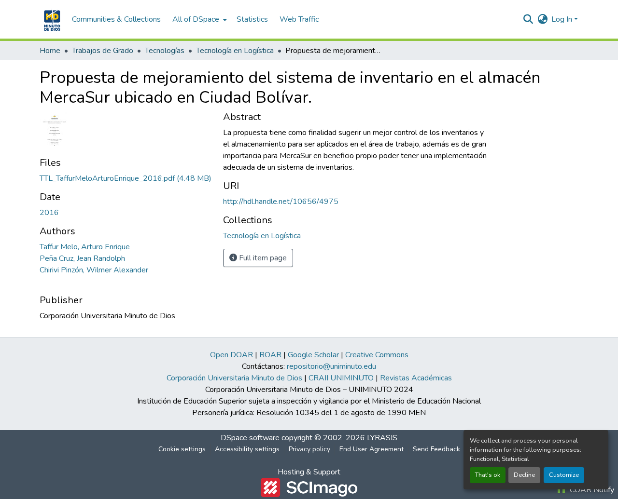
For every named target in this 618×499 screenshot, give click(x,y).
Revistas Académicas (416, 378)
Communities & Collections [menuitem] (116, 19)
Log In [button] (562, 19)
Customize (564, 475)
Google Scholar (313, 355)
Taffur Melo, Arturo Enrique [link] (85, 247)
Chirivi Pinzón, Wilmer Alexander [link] (94, 270)
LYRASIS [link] (382, 437)
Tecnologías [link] (164, 50)
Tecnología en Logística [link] (235, 50)
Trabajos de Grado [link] (102, 50)
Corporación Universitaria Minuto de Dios (234, 378)
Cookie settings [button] (182, 449)
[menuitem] (198, 19)
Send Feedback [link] (436, 449)
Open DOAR (231, 355)
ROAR (270, 355)
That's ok (487, 475)
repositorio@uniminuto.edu (331, 366)
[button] (51, 19)
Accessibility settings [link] (247, 449)
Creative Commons (376, 355)
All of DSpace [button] (195, 19)
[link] (125, 178)
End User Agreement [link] (371, 449)
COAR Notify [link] (591, 490)
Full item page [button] (262, 258)
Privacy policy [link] (309, 449)
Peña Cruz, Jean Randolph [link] (82, 258)
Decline (524, 475)
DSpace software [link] (250, 437)
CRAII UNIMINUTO (341, 378)
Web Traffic (299, 19)
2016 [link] (49, 212)
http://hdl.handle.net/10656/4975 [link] (280, 201)
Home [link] (50, 50)
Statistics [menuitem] (252, 19)
